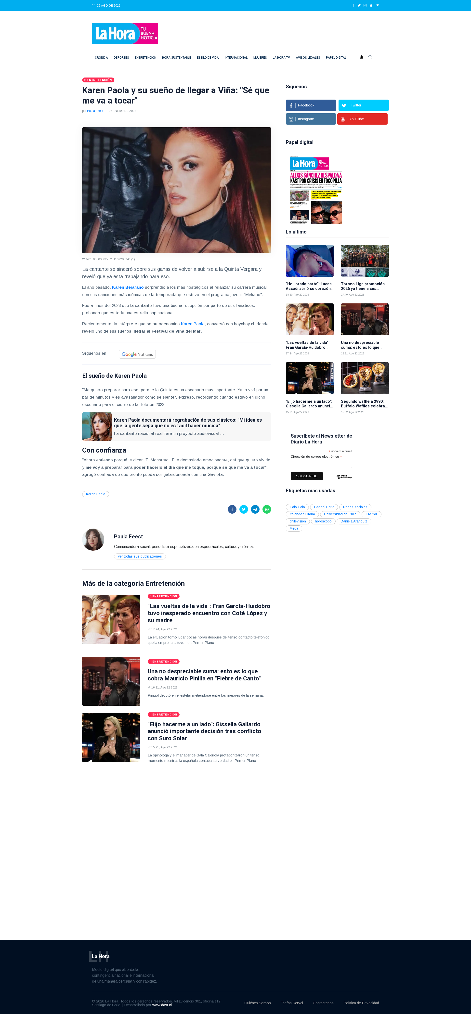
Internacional (236, 57)
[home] (125, 33)
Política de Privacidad (361, 1003)
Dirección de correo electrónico (316, 456)
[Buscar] (370, 57)
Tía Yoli (372, 514)
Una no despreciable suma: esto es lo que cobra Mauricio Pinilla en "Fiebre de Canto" (204, 675)
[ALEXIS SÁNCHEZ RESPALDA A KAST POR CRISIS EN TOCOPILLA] (313, 189)
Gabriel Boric (324, 507)
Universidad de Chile (340, 514)
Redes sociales (355, 507)
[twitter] (359, 5)
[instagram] (365, 5)
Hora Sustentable (176, 57)
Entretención (145, 57)
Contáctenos (323, 1003)
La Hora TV (281, 57)
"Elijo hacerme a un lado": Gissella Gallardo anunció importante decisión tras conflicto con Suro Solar (204, 731)
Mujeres (260, 57)
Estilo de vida (208, 57)
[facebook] (353, 5)
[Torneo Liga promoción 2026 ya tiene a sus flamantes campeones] (365, 261)
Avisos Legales (308, 57)
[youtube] (370, 5)
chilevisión (298, 521)
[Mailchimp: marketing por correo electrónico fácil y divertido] (344, 480)
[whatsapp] (266, 509)
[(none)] (93, 539)
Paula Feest (95, 111)
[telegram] (377, 5)
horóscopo (323, 521)
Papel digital (336, 57)
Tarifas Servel (292, 1003)
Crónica (101, 57)
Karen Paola (193, 324)
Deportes (121, 57)
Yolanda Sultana (302, 514)
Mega (294, 528)
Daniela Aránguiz (354, 521)
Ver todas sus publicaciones (140, 556)
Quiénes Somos (257, 1003)
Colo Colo (297, 507)
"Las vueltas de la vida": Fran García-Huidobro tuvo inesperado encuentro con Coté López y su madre (209, 613)
